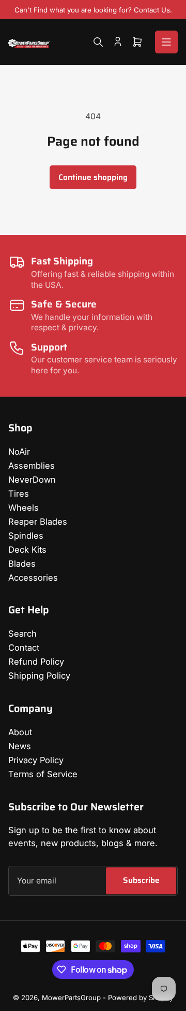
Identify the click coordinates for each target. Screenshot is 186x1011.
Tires (18, 493)
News (19, 746)
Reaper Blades (37, 521)
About (20, 732)
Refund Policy (36, 661)
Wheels (23, 507)
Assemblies (31, 465)
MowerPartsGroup (71, 997)
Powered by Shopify (140, 997)
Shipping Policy (39, 675)
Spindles (25, 535)
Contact (23, 647)
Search (22, 633)
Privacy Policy (36, 760)
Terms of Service (43, 774)
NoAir (19, 451)
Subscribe (141, 880)
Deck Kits (27, 549)
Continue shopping (93, 177)
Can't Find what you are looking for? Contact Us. (93, 10)
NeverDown (32, 479)
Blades (22, 563)
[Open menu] (166, 42)
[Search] (98, 42)
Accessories (33, 577)
